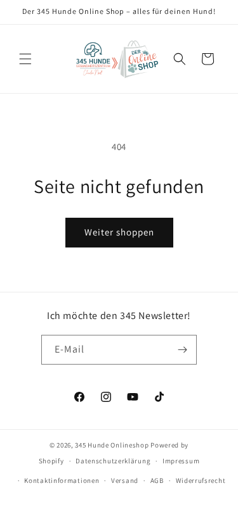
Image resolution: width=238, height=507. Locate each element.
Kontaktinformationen (61, 480)
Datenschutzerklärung (113, 460)
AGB (157, 480)
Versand (124, 480)
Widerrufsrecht (201, 480)
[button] (25, 59)
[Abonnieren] (182, 350)
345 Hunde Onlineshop (112, 445)
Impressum (180, 460)
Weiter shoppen (119, 232)
